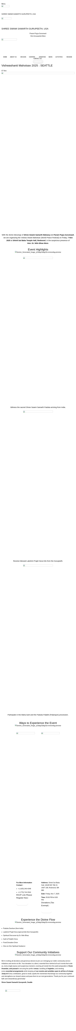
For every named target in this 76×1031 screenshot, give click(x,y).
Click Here (22, 903)
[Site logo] (5, 9)
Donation (38, 61)
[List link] (31, 1010)
